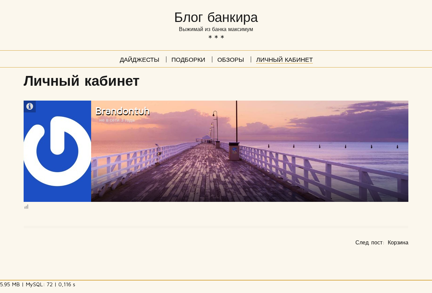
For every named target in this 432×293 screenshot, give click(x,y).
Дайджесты (139, 60)
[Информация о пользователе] (30, 106)
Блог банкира (216, 17)
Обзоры (230, 60)
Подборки (188, 60)
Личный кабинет (284, 60)
